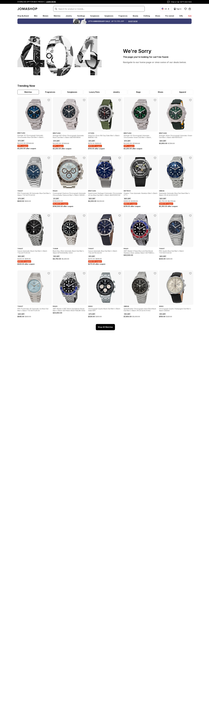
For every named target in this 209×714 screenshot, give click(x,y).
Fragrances (123, 16)
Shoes (157, 16)
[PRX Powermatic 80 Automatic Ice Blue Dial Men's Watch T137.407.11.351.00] (49, 273)
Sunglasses (94, 16)
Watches (57, 16)
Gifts (181, 16)
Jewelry (69, 16)
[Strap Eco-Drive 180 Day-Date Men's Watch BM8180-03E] (120, 100)
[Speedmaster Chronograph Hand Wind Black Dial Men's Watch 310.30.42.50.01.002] (155, 273)
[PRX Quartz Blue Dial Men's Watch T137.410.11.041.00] (190, 216)
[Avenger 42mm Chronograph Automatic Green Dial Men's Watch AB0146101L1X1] (190, 100)
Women (45, 16)
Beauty (135, 16)
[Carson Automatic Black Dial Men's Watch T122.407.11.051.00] (49, 216)
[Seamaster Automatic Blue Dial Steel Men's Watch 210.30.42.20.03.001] (190, 158)
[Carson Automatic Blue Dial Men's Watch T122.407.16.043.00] (120, 216)
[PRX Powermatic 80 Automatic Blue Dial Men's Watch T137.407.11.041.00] (49, 158)
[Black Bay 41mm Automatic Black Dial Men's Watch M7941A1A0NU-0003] (84, 216)
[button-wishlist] (185, 9)
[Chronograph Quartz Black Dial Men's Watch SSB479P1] (120, 273)
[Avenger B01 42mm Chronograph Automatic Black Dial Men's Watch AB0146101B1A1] (84, 100)
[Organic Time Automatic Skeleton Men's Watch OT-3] (155, 158)
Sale (190, 16)
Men (35, 16)
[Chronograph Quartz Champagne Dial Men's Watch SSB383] (190, 273)
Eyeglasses (109, 16)
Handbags (81, 16)
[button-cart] (189, 9)
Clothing (146, 16)
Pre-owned (169, 16)
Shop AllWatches (105, 327)
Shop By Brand (23, 16)
